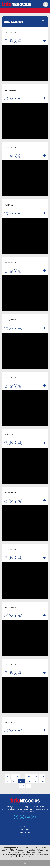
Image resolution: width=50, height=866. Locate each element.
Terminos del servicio (29, 857)
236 (42, 781)
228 (28, 776)
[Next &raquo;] (28, 786)
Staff (25, 835)
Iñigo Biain (36, 852)
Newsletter (25, 832)
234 (28, 781)
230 (42, 776)
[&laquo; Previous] (7, 776)
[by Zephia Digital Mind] (25, 863)
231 (7, 781)
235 (35, 781)
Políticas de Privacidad (25, 850)
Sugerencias (25, 827)
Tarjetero (25, 830)
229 (35, 776)
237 (22, 786)
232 (14, 781)
